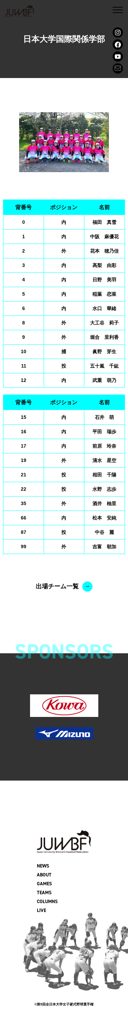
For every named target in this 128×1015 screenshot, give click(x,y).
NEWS (43, 866)
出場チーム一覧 (57, 586)
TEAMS (44, 892)
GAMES (44, 884)
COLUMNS (47, 901)
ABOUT (44, 875)
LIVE (41, 910)
